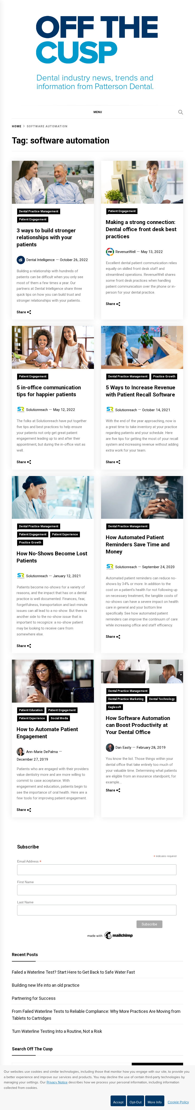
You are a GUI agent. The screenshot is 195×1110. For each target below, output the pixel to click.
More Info (155, 1102)
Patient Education (31, 710)
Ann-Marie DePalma (42, 752)
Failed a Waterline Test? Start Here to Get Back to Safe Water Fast (73, 972)
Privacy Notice (57, 1082)
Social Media (59, 718)
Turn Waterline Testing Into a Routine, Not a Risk (57, 1031)
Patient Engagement (32, 219)
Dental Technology (162, 699)
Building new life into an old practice (45, 985)
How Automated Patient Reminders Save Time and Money (138, 544)
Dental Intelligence (40, 260)
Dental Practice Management (38, 211)
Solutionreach (37, 410)
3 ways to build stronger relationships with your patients (46, 237)
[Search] (180, 112)
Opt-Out (135, 1102)
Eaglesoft (114, 707)
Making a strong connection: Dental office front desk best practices (141, 229)
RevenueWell (125, 252)
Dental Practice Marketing (125, 699)
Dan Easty (123, 747)
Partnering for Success (34, 998)
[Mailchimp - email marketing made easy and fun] (110, 939)
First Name (25, 882)
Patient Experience (65, 534)
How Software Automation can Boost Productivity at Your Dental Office (138, 725)
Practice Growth (164, 376)
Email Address (29, 861)
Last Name (25, 902)
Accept (118, 1102)
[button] (97, 112)
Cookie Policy (178, 1102)
